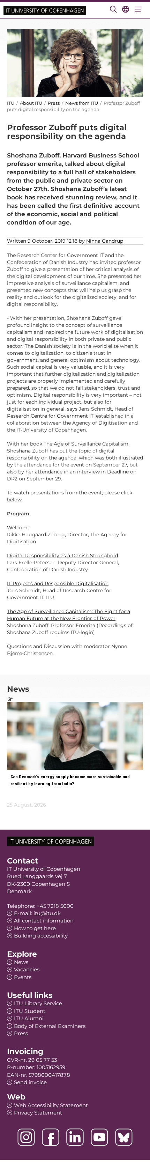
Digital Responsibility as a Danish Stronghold (62, 555)
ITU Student (29, 1011)
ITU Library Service (38, 1003)
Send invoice (30, 1082)
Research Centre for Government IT (50, 416)
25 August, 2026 (26, 805)
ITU (10, 103)
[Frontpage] (44, 10)
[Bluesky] (123, 1137)
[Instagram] (26, 1137)
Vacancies (26, 969)
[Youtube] (99, 1137)
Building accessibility (41, 935)
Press (54, 103)
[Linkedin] (75, 1137)
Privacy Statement (38, 1112)
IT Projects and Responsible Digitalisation (57, 583)
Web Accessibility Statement (51, 1105)
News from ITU (81, 103)
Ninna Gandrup (104, 241)
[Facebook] (50, 1137)
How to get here (35, 928)
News (21, 962)
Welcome (18, 527)
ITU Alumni (29, 1018)
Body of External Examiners (49, 1026)
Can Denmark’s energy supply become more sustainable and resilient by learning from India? (70, 780)
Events (22, 977)
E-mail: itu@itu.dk (37, 913)
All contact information (44, 920)
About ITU (31, 103)
